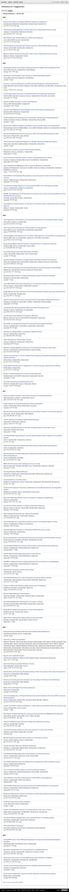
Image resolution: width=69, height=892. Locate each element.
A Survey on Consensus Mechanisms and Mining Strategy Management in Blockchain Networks (31, 83)
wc (4, 41)
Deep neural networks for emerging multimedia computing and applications (25, 21)
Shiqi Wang (25, 119)
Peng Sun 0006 (15, 277)
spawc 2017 (7, 621)
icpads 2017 (7, 565)
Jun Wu (14, 715)
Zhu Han (40, 539)
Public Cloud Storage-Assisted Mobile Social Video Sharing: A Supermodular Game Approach (30, 445)
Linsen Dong (15, 95)
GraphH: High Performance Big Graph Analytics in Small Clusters (22, 553)
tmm (5, 223)
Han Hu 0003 (11, 39)
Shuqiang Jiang (8, 23)
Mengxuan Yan (15, 167)
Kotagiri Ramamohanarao (24, 771)
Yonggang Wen (24, 23)
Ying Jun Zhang (23, 619)
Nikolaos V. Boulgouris (9, 641)
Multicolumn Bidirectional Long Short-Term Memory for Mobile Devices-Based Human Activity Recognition (34, 793)
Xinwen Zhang (32, 179)
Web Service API (25, 890)
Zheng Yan (6, 595)
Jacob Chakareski (17, 579)
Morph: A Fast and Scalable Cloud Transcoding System (19, 687)
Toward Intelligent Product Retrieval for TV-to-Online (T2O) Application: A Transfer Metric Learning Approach (35, 235)
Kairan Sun (14, 827)
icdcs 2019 (6, 200)
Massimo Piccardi (34, 657)
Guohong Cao (41, 747)
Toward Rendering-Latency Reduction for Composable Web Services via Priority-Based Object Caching (33, 219)
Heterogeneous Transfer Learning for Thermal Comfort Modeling (22, 149)
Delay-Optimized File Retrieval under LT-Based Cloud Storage (21, 513)
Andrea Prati (42, 645)
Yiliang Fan (37, 167)
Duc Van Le (7, 159)
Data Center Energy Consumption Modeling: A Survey (19, 663)
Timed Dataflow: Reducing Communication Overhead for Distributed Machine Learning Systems (31, 785)
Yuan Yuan (39, 649)
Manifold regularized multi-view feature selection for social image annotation (26, 737)
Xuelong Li (28, 439)
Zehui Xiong (34, 85)
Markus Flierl (29, 643)
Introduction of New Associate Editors (14, 639)
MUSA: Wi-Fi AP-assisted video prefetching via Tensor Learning (22, 463)
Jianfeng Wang (24, 473)
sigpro (5, 659)
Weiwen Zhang (8, 359)
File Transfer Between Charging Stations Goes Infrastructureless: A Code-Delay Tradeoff (29, 817)
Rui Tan (26, 55)
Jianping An (22, 77)
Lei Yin (19, 707)
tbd (4, 351)
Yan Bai (6, 119)
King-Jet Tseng (38, 269)
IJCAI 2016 (6, 765)
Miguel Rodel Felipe (9, 843)
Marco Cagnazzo (28, 641)
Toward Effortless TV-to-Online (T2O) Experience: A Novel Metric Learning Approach (28, 777)
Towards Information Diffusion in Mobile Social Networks (20, 745)
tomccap (6, 71)
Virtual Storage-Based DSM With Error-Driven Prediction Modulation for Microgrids (27, 165)
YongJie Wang (23, 325)
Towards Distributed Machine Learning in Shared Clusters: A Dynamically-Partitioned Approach (31, 545)
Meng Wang (32, 473)
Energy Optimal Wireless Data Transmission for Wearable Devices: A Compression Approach (30, 243)
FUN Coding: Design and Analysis (13, 825)
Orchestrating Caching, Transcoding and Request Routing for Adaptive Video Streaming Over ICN (32, 67)
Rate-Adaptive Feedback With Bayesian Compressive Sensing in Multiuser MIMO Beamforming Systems (33, 713)
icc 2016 (6, 709)
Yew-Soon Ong (30, 229)
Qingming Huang (33, 23)
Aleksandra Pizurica (33, 645)
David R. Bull (19, 641)
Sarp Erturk (22, 643)
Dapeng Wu (32, 819)
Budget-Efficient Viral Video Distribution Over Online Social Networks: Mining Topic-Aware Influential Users (34, 291)
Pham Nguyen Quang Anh (10, 633)
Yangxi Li (6, 739)
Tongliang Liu (21, 187)
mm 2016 (6, 675)
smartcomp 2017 (8, 549)
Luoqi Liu (22, 481)
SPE (5, 399)
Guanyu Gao (7, 135)
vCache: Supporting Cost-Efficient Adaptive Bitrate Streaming (21, 419)
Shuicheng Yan (42, 23)
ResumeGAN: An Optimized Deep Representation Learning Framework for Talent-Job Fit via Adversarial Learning (33, 176)
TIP (4, 319)
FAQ (37, 890)
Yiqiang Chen (27, 383)
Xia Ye (25, 843)
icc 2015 (6, 877)
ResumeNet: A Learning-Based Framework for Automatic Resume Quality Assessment (28, 323)
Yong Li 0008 (32, 127)
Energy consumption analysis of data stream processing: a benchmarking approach (28, 395)
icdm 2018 (6, 327)
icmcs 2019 (7, 97)
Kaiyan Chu (45, 465)
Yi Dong (6, 253)
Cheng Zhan (14, 77)
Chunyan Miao (33, 253)
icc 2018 (6, 279)
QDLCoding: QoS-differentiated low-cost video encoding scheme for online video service (29, 427)
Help (19, 890)
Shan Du (16, 643)
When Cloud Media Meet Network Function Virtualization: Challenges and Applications (28, 497)
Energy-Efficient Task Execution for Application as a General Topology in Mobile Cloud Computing (32, 365)
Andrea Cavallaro (37, 641)
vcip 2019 (6, 121)
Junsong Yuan (32, 649)
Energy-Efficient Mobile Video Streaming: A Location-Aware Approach (24, 609)
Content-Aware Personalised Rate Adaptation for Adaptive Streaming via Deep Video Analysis (30, 141)
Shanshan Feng (21, 293)
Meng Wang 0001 (46, 481)
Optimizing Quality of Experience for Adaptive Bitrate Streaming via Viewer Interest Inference (30, 259)
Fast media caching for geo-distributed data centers (18, 381)
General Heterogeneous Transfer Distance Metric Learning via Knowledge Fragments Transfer (30, 521)
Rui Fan (15, 245)
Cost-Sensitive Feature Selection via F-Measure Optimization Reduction (24, 505)
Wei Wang (12, 595)
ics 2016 (6, 635)
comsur (5, 541)
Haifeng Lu (6, 515)
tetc (4, 361)
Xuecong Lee (7, 167)
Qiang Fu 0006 (8, 95)
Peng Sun (6, 349)
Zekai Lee (43, 167)
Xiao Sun (13, 851)
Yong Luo (17, 39)
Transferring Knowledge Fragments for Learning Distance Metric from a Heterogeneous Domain (31, 185)
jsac (5, 129)
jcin (4, 573)
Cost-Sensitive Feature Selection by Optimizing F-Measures (21, 315)
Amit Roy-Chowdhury (56, 641)
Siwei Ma (61, 643)
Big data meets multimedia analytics (14, 655)
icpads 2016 (7, 789)
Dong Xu (25, 649)
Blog (33, 890)
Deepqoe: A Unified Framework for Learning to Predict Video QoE (22, 373)
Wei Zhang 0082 (16, 103)
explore (10, 2)
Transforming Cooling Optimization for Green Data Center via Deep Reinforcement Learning (30, 29)
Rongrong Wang (21, 159)
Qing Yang (6, 603)
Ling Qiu (23, 707)
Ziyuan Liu (22, 95)
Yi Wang (32, 715)
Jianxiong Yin (7, 867)
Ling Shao (33, 647)
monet (5, 597)
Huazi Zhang (7, 819)
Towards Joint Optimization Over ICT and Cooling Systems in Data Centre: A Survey (27, 809)
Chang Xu (11, 317)
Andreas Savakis (16, 647)
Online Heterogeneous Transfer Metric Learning (17, 339)
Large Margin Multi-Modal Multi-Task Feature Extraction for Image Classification (26, 753)
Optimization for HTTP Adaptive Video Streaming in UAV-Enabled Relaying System (27, 75)
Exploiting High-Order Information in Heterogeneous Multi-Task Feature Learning (27, 529)
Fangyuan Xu (23, 167)
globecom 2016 (8, 781)
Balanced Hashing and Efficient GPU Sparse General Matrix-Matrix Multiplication (27, 631)
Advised (10, 10)
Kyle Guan (30, 31)
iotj (4, 50)
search (21, 2)
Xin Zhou (12, 55)
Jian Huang (29, 699)
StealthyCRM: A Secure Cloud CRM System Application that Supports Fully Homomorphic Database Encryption (32, 840)
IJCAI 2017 (6, 525)
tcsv (5, 137)
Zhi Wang (29, 301)
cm (4, 861)
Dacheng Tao (22, 31)
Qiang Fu (28, 779)
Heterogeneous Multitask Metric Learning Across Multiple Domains (23, 331)
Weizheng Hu (16, 111)
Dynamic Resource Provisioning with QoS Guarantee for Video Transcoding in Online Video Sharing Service (34, 671)
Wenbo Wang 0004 (9, 85)
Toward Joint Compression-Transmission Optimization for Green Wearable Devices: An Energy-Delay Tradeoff (32, 488)
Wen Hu (6, 285)
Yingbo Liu (13, 159)
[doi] (18, 25)
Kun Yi (30, 465)
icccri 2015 (6, 845)
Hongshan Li (7, 301)
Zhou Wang (10, 649)
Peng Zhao (14, 587)
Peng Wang (25, 465)
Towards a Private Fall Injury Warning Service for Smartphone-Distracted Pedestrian (27, 865)
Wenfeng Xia (7, 587)
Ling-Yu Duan (51, 95)
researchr (4, 2)
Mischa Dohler (23, 603)
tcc (4, 369)
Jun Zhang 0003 (28, 309)
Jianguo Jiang (29, 481)
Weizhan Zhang (24, 747)
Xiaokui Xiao (34, 555)
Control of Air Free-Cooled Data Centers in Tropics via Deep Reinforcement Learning (28, 157)
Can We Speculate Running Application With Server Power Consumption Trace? (26, 307)
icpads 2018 (7, 303)
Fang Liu (21, 383)
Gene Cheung (47, 641)
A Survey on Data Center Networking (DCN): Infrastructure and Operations (25, 585)
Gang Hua (46, 643)
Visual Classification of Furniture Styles (15, 479)
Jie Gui (28, 755)
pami (5, 189)
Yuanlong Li (7, 31)
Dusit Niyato (41, 85)
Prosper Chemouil (8, 127)
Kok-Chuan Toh (34, 811)
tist (4, 441)
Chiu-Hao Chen (43, 811)
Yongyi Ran (7, 197)
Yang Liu (21, 739)
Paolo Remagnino (51, 645)
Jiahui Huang (11, 465)
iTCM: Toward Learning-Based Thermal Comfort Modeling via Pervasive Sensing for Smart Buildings (32, 267)
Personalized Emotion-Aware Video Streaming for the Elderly (21, 251)
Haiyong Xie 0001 (36, 349)
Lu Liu (5, 39)
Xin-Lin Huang (7, 715)
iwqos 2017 (7, 467)
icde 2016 (6, 773)
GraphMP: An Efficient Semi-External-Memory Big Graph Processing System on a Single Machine (31, 561)
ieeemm (6, 423)
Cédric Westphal (30, 69)
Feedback (42, 890)
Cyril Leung (33, 405)
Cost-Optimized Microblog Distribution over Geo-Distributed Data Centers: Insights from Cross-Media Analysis (33, 436)
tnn (4, 335)
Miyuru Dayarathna (9, 397)
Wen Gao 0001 (41, 119)
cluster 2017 (7, 557)
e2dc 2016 (6, 733)
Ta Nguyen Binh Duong (24, 547)
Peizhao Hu (27, 85)
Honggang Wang (39, 595)
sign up (10, 882)
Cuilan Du (16, 739)
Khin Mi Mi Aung (19, 843)
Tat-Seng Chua (21, 439)
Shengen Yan (34, 547)
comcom (6, 385)
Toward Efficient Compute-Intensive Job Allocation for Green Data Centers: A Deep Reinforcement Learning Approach (34, 204)
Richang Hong (40, 473)
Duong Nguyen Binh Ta (24, 349)
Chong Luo (47, 261)
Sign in (4, 882)
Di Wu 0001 (35, 579)
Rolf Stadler (39, 127)
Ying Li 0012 (43, 95)
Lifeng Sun (35, 285)
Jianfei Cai (40, 261)
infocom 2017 (7, 431)
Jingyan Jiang (22, 301)
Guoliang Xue (40, 603)
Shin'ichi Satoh (7, 647)
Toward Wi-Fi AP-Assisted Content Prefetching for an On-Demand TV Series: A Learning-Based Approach (34, 283)
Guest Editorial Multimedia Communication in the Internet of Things (23, 601)
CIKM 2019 (7, 181)
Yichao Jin (14, 69)
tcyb (5, 34)
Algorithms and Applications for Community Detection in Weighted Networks (26, 849)
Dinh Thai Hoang (18, 85)
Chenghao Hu (14, 301)
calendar (15, 2)
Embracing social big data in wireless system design (19, 569)
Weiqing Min (15, 23)
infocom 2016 (7, 683)
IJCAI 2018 (6, 343)
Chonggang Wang (29, 595)
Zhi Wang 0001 (27, 285)
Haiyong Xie (29, 587)
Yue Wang (30, 167)
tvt (4, 247)
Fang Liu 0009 (7, 103)
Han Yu (27, 253)
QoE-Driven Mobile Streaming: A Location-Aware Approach (20, 101)
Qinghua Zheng (33, 747)
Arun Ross (59, 645)
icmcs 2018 (7, 377)
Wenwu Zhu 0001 (46, 301)
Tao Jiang (37, 715)
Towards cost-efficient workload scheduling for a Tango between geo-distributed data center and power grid (35, 705)
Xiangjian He (15, 657)
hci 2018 (6, 255)
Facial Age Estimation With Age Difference (16, 471)
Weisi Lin (56, 643)
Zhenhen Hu (7, 481)
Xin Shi (11, 739)
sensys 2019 (7, 153)
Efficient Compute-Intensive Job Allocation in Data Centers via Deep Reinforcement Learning (30, 53)
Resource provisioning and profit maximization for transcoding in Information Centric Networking (32, 679)
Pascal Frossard (27, 579)
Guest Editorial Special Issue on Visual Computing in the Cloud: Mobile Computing (27, 577)
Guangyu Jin (29, 269)
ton (4, 829)
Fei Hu (27, 715)
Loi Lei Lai (14, 169)
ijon (4, 25)
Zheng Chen (11, 803)
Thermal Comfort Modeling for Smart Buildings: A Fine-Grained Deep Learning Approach (29, 109)
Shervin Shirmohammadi (42, 647)
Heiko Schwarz (25, 647)
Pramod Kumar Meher (9, 645)
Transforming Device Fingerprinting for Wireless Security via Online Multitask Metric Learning (30, 45)
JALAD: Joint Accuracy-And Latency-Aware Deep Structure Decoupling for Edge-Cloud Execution (32, 299)
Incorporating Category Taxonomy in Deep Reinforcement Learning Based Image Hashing (29, 93)
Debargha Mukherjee (21, 645)
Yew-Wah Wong (35, 159)
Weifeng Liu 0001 (24, 657)
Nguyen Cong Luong (9, 539)
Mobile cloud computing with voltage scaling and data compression (23, 617)
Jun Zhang (30, 731)
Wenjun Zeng (41, 143)
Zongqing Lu (20, 151)
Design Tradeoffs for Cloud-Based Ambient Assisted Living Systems (23, 403)
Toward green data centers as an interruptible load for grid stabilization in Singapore (28, 857)
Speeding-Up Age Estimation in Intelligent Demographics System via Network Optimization (30, 275)
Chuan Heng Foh (14, 515)
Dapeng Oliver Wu (40, 827)
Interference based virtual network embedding (17, 801)
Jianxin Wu (23, 867)
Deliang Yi (6, 55)
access (5, 89)
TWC (5, 717)
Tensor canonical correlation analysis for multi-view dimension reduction (25, 769)
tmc (4, 749)
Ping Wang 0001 (49, 85)
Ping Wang (18, 539)
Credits (14, 890)
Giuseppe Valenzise (55, 647)
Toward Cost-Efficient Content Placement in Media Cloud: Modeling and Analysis (27, 721)
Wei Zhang (6, 383)
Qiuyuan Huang (24, 819)
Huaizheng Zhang (23, 143)
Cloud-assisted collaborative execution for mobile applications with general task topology (30, 873)
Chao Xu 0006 (25, 317)
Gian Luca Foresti (38, 643)
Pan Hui (16, 127)
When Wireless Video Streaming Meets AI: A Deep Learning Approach (23, 37)
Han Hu (6, 293)
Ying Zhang (63, 127)
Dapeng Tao (7, 795)
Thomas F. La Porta (38, 851)
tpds (5, 57)
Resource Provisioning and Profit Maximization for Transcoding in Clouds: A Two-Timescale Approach (33, 411)
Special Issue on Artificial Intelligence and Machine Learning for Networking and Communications (32, 125)
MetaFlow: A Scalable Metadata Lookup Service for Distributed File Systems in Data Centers (30, 347)
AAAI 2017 (6, 509)
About (3, 890)
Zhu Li (51, 643)
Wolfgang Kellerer (23, 127)
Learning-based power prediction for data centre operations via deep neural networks (28, 729)
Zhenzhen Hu (7, 277)
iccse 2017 (6, 407)
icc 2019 (6, 79)
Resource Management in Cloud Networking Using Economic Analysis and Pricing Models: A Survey (32, 537)
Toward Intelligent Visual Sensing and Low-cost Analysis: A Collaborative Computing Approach (31, 117)
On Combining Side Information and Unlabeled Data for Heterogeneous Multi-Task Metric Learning (32, 761)
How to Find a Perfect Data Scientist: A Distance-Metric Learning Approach (25, 227)
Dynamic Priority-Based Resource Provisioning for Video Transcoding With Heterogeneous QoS (31, 133)
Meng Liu (6, 317)
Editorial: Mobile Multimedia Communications (17, 593)
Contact (8, 890)
